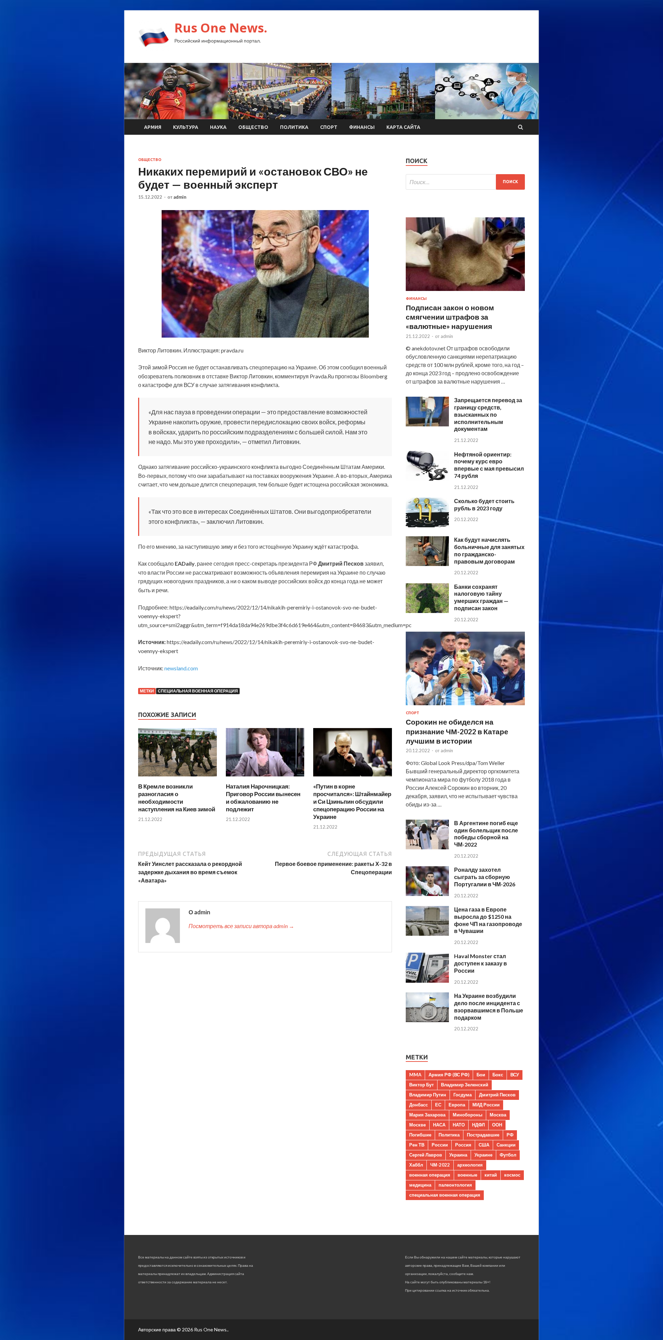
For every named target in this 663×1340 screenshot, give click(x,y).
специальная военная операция (198, 690)
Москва (498, 1114)
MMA (415, 1074)
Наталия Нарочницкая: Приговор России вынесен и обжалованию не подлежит (263, 798)
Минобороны (467, 1114)
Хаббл (416, 1165)
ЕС (438, 1104)
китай (490, 1175)
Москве (417, 1124)
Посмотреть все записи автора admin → (241, 926)
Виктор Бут (421, 1084)
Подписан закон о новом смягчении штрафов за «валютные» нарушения (450, 317)
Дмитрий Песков (497, 1094)
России (440, 1145)
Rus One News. (220, 27)
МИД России (486, 1104)
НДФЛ (478, 1124)
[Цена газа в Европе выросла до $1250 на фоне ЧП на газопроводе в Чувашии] (427, 933)
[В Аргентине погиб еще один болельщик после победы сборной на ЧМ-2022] (427, 847)
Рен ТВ (416, 1145)
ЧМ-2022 (440, 1165)
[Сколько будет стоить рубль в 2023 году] (427, 525)
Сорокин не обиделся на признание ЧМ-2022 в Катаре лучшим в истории (457, 731)
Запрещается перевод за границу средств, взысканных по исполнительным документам (488, 414)
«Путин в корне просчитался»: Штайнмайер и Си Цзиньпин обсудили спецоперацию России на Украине (352, 801)
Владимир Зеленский (464, 1084)
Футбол (508, 1155)
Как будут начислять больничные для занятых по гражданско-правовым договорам (489, 550)
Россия (463, 1145)
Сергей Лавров (425, 1155)
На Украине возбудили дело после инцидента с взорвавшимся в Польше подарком (488, 1006)
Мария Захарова (427, 1114)
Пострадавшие (483, 1135)
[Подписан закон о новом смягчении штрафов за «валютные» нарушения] (465, 292)
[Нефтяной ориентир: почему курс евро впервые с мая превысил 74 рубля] (427, 478)
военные (467, 1175)
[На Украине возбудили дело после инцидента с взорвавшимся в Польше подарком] (427, 1020)
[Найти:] (465, 182)
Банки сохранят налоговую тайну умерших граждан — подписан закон (481, 597)
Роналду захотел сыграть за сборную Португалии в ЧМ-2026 (484, 876)
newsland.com (181, 668)
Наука (218, 127)
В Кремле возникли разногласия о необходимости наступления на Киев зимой (176, 798)
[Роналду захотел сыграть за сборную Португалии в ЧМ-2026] (427, 893)
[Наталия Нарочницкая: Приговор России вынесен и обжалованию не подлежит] (265, 778)
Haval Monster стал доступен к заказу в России (480, 963)
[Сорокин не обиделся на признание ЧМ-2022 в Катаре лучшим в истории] (465, 706)
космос (512, 1175)
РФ (510, 1135)
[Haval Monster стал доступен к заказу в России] (427, 980)
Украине (483, 1155)
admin (179, 197)
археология (470, 1165)
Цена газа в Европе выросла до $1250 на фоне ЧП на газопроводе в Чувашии (488, 920)
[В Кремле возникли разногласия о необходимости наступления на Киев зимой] (177, 778)
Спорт (328, 127)
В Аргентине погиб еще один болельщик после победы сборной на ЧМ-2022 (486, 834)
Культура (185, 127)
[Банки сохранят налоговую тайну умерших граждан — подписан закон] (427, 610)
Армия (152, 127)
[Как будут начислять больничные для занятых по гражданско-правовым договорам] (427, 563)
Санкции (506, 1145)
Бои (481, 1074)
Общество (253, 127)
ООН (497, 1124)
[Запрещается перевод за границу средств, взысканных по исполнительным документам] (427, 424)
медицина (420, 1185)
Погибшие (420, 1135)
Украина (458, 1155)
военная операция (429, 1175)
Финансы (362, 127)
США (484, 1145)
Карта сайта (403, 127)
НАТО (459, 1124)
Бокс (497, 1074)
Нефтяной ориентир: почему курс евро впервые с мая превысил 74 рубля (489, 465)
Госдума (462, 1094)
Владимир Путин (427, 1094)
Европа (457, 1104)
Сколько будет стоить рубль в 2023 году (484, 504)
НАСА (439, 1124)
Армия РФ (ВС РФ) (449, 1074)
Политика (294, 127)
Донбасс (418, 1104)
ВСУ (514, 1074)
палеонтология (455, 1185)
